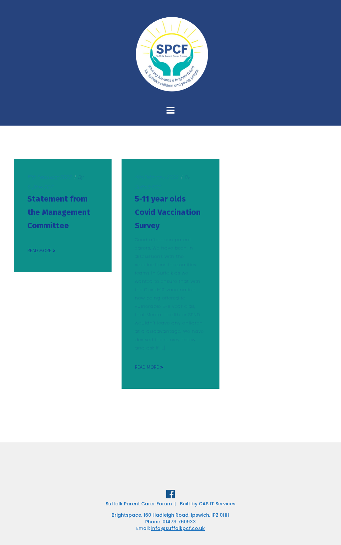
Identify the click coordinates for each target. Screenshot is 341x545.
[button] (326, 9)
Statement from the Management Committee (58, 212)
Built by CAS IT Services (207, 503)
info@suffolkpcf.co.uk (178, 528)
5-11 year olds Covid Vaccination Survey (167, 212)
